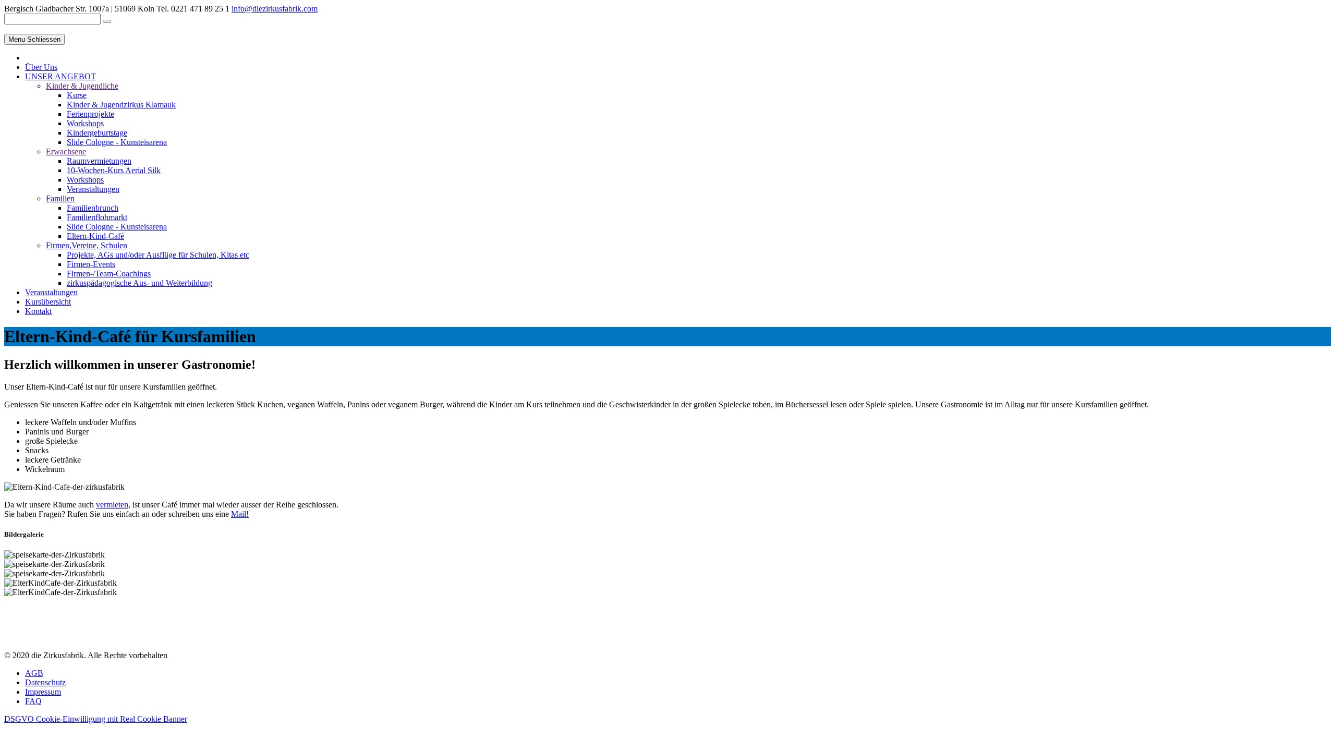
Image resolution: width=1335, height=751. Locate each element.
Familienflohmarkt (97, 217)
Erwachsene (66, 151)
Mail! (240, 514)
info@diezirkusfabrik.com (275, 8)
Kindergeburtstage (97, 132)
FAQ (33, 701)
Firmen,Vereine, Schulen (86, 245)
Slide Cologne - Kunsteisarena (117, 142)
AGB (34, 673)
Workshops (85, 123)
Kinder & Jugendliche (82, 85)
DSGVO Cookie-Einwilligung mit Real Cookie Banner (95, 718)
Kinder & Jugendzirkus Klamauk (121, 104)
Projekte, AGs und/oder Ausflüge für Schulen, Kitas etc (158, 254)
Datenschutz (45, 682)
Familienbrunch (92, 207)
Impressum (43, 691)
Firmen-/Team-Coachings (109, 273)
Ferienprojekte (90, 114)
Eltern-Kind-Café (95, 236)
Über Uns (41, 67)
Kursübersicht (48, 301)
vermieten (112, 504)
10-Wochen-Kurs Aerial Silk (114, 170)
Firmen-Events (91, 264)
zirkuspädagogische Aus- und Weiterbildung (139, 282)
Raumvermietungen (99, 160)
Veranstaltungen (93, 189)
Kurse (77, 95)
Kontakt (38, 311)
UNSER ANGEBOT (60, 76)
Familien (60, 198)
